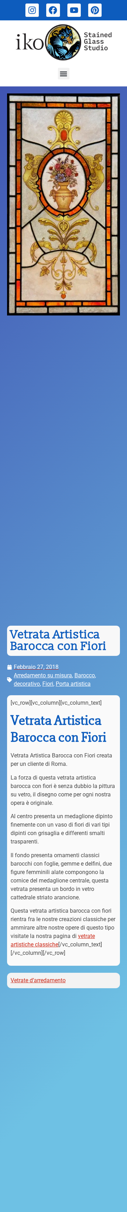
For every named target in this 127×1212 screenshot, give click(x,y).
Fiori (47, 683)
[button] (63, 73)
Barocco (84, 675)
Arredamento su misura (43, 675)
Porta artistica (73, 683)
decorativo (27, 683)
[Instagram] (32, 10)
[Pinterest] (95, 10)
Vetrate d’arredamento (38, 980)
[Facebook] (53, 10)
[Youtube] (74, 10)
